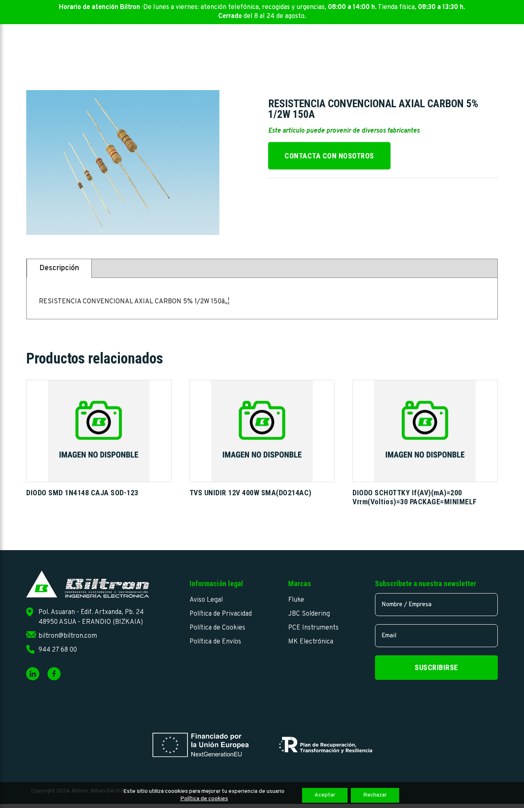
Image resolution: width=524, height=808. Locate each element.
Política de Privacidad (221, 614)
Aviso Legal (206, 600)
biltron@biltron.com (67, 636)
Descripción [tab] (59, 268)
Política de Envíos (215, 642)
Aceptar (324, 795)
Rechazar (375, 795)
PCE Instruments (313, 628)
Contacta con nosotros (329, 155)
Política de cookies (204, 798)
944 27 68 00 (57, 650)
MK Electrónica (310, 642)
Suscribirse (436, 667)
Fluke (296, 600)
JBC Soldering (309, 614)
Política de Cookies (217, 628)
